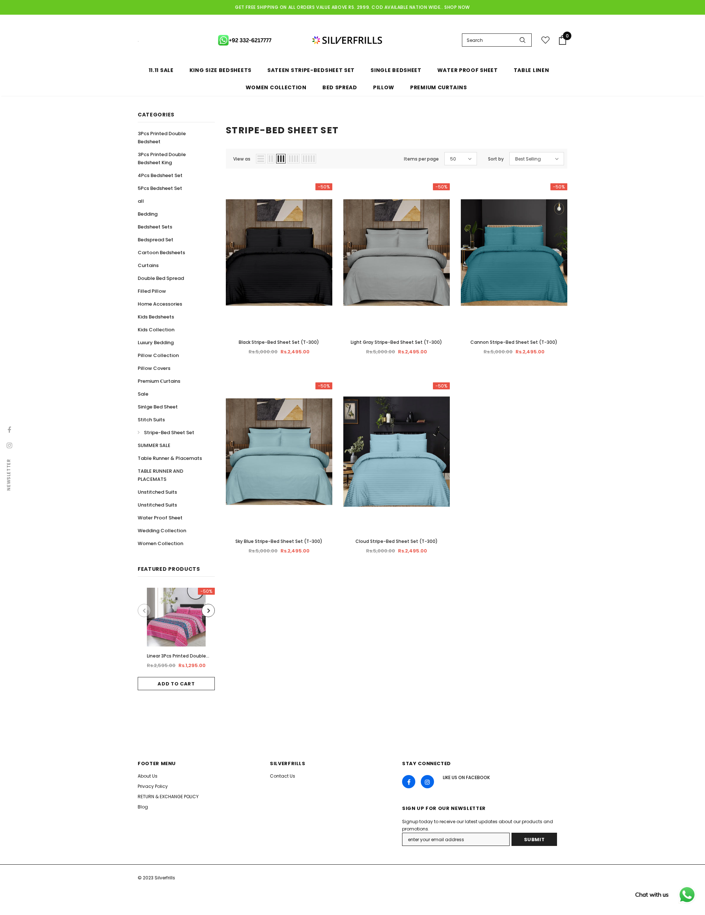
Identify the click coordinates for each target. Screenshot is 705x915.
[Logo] (300, 40)
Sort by (496, 159)
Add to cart (176, 683)
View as (241, 159)
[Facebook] (408, 781)
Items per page (421, 159)
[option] (176, 639)
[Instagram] (427, 781)
